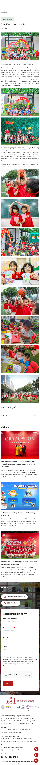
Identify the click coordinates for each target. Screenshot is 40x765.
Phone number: (9, 628)
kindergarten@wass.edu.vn (12, 750)
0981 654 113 (7, 747)
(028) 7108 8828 (17, 747)
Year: (5, 646)
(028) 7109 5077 (27, 730)
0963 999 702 (17, 730)
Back (5, 12)
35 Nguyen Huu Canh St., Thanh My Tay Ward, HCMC (20, 741)
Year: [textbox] (5, 649)
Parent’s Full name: (10, 619)
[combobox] (20, 649)
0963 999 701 (7, 730)
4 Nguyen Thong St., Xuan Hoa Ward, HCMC (18, 738)
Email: (6, 637)
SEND (8, 683)
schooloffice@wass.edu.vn (12, 732)
